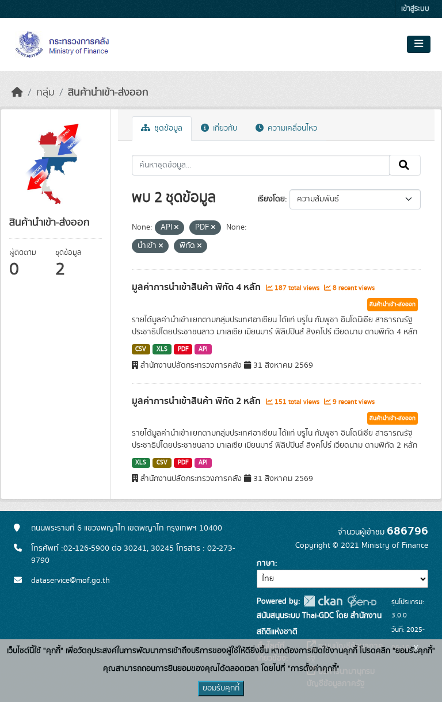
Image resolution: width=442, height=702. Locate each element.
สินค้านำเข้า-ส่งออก (108, 92)
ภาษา (266, 563)
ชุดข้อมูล (167, 128)
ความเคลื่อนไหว (291, 128)
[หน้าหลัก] (17, 92)
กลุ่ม (45, 92)
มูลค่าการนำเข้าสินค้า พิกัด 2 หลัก (197, 401)
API (203, 349)
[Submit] (405, 165)
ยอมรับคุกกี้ (221, 688)
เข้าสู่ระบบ (415, 8)
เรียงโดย (271, 199)
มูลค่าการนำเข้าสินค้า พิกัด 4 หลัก (197, 287)
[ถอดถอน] (176, 227)
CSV (140, 349)
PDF (183, 349)
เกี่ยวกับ (224, 128)
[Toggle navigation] (418, 44)
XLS (162, 349)
